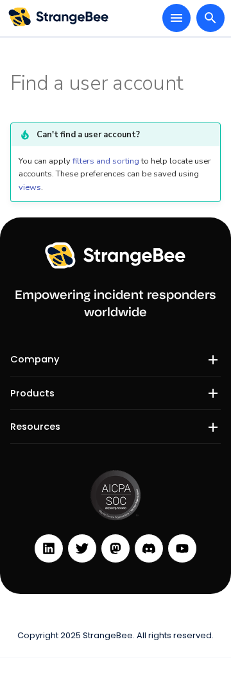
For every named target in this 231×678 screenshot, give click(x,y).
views (30, 187)
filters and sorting (106, 161)
